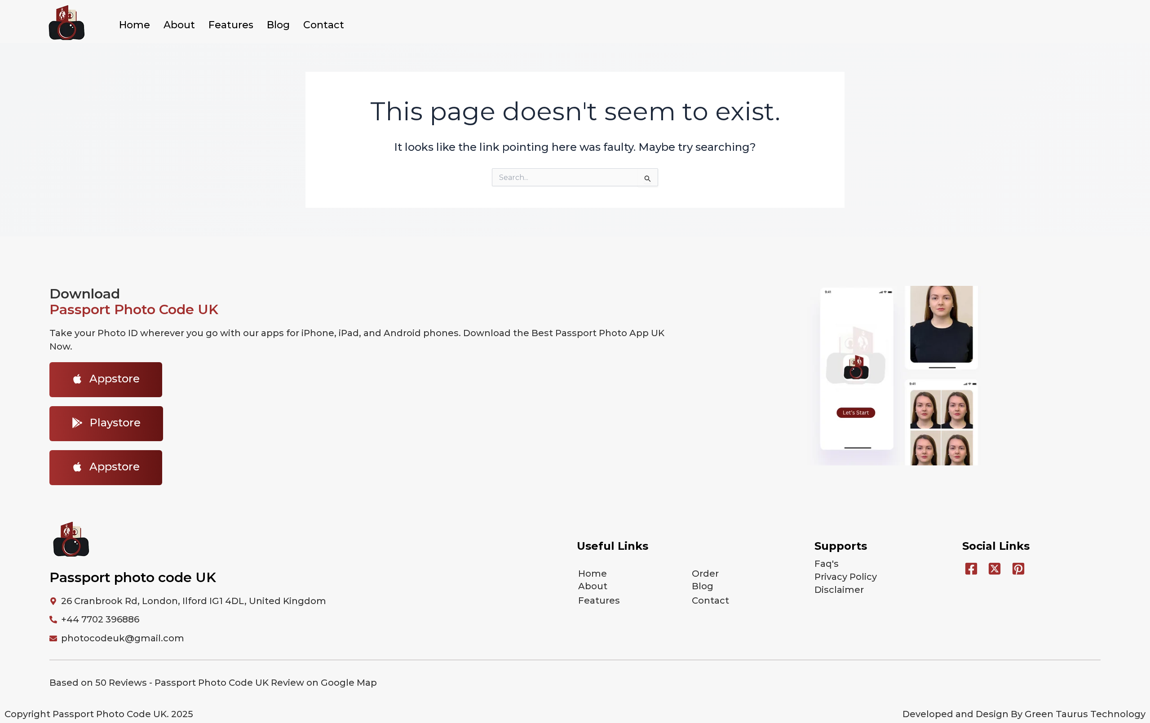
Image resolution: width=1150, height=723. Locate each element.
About (179, 25)
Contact (323, 25)
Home (134, 25)
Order (705, 573)
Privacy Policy (845, 576)
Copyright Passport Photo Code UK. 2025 (98, 714)
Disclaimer (839, 589)
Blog (278, 25)
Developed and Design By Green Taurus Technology (1024, 714)
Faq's (826, 563)
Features (230, 25)
